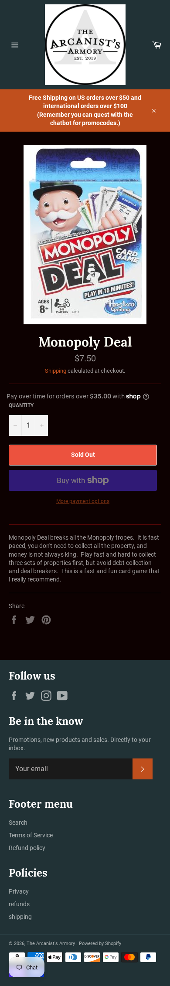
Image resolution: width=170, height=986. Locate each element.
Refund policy (27, 847)
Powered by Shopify (100, 943)
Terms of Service (31, 835)
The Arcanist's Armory (51, 943)
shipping (20, 916)
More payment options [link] (82, 501)
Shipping (55, 370)
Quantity (21, 405)
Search (18, 822)
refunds (19, 904)
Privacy (19, 891)
